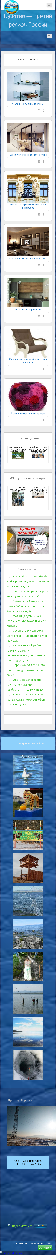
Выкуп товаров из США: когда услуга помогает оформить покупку (26, 699)
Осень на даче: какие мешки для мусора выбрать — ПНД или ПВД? (25, 684)
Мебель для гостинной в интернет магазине (28, 361)
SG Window (45, 1247)
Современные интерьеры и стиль (28, 258)
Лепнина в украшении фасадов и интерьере (28, 206)
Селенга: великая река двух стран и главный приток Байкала (27, 635)
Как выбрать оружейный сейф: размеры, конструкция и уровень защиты (28, 581)
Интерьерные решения (28, 309)
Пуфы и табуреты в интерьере (28, 413)
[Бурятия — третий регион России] (11, 7)
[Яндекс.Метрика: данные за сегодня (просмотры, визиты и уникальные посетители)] (11, 1253)
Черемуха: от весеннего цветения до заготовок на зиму (26, 670)
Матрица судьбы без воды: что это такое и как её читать (26, 621)
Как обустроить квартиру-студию (28, 155)
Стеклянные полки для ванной (28, 104)
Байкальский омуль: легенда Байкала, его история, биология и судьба (26, 606)
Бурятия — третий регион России (28, 20)
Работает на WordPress (30, 1243)
